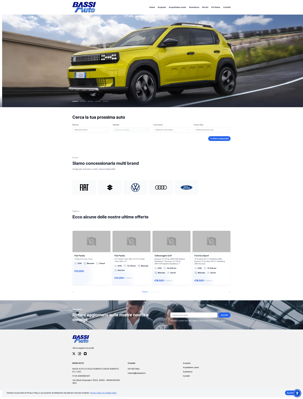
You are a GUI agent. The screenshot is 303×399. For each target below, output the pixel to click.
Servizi (205, 7)
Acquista (162, 7)
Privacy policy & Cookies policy (103, 393)
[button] (297, 393)
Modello (116, 125)
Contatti (227, 7)
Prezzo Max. (199, 125)
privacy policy (219, 321)
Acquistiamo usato (177, 7)
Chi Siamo (215, 7)
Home (152, 7)
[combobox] (90, 129)
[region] (151, 262)
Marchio (75, 125)
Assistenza (194, 7)
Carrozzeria (158, 125)
